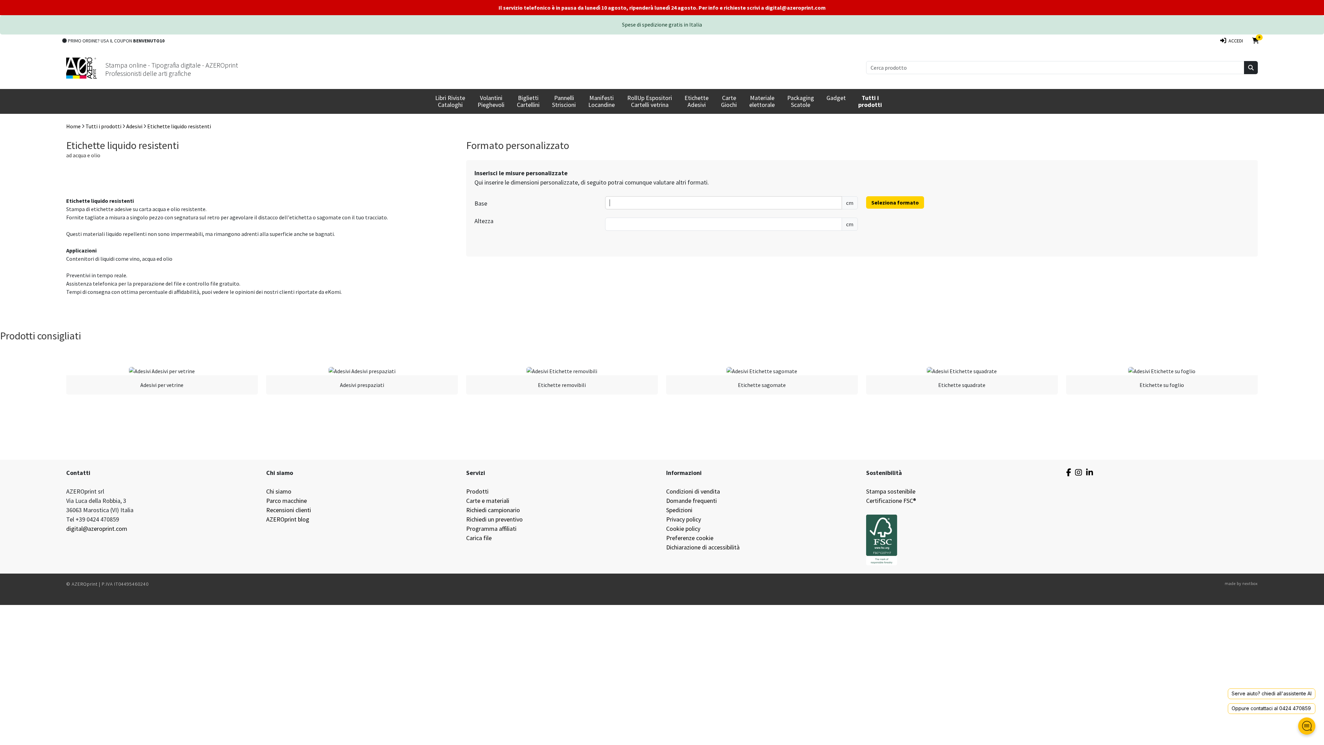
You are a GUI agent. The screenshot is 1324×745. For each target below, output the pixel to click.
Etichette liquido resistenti (179, 126)
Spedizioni (679, 510)
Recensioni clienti (288, 510)
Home (73, 126)
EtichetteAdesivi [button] (696, 101)
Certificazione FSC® (891, 501)
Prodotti (477, 491)
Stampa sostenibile (890, 491)
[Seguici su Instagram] (1078, 473)
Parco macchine (286, 501)
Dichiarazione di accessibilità (703, 547)
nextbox (1250, 583)
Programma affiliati (491, 529)
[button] (870, 101)
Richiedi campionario (493, 510)
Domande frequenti (691, 501)
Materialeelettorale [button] (762, 101)
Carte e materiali (487, 501)
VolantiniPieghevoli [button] (491, 101)
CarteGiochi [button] (729, 101)
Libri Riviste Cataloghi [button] (450, 101)
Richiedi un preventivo (494, 519)
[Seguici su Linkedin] (1089, 473)
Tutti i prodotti (103, 126)
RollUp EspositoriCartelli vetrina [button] (649, 101)
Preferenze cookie (689, 538)
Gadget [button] (836, 98)
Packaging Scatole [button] (800, 101)
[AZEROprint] (81, 67)
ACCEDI (1234, 41)
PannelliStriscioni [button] (564, 101)
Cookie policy (683, 529)
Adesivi (134, 126)
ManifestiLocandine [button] (601, 101)
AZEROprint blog (287, 519)
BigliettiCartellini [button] (528, 101)
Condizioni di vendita (693, 491)
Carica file (479, 538)
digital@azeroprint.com (96, 529)
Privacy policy (683, 519)
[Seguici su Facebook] (1068, 473)
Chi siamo (278, 491)
